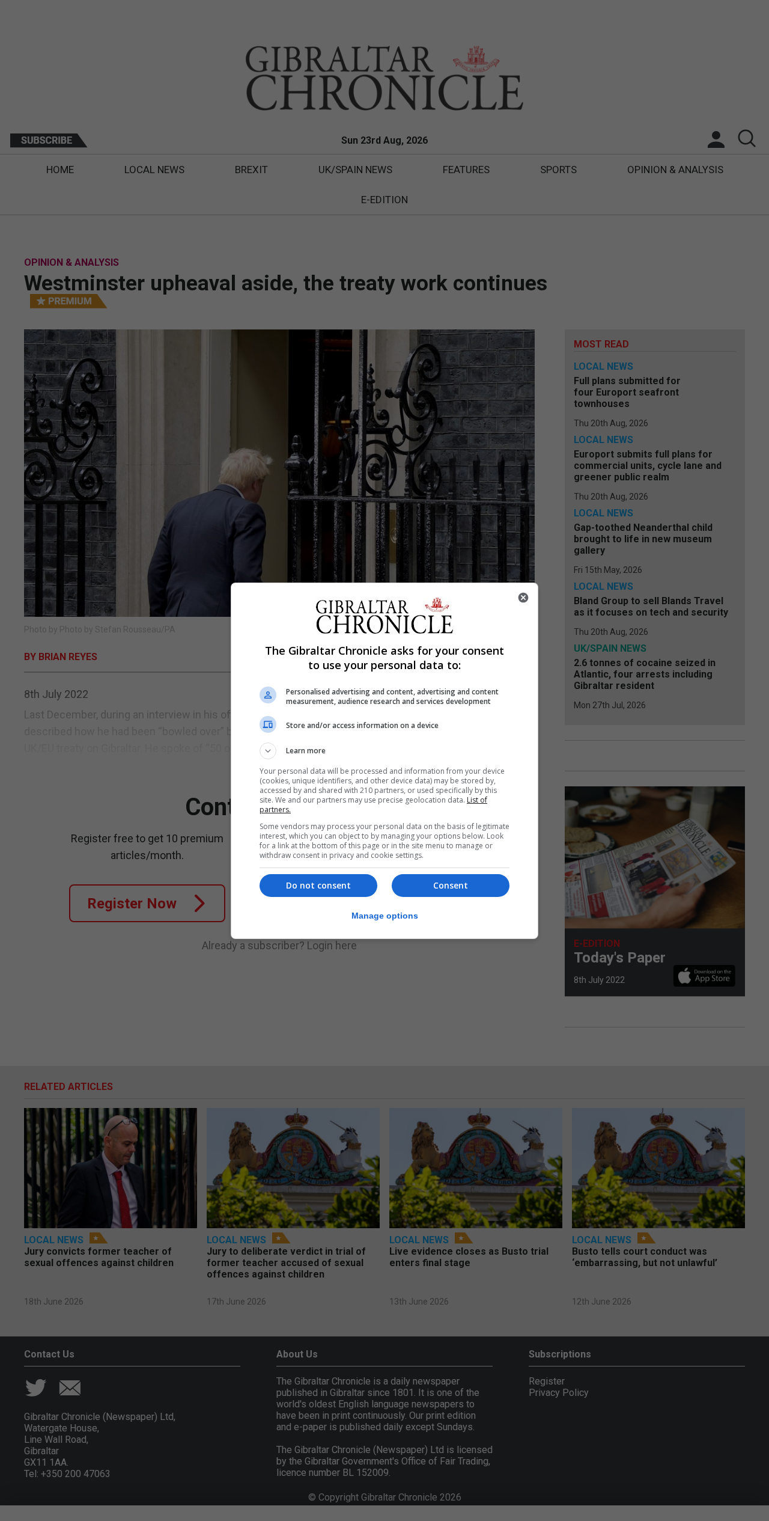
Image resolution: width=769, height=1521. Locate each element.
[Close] (523, 598)
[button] (384, 750)
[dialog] (384, 761)
